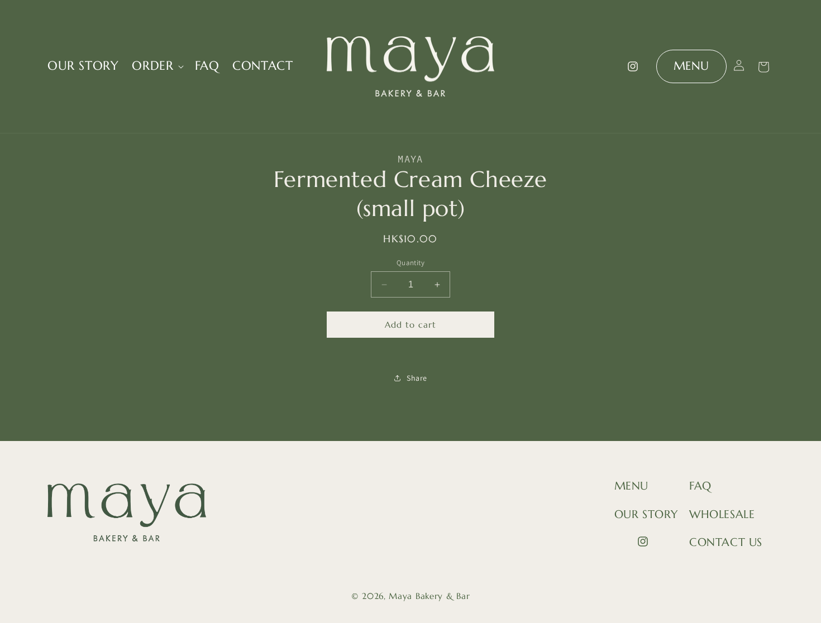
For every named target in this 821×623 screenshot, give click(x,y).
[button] (156, 66)
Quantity (410, 262)
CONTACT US (725, 542)
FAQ (700, 486)
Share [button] (417, 378)
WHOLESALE (722, 514)
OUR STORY (646, 514)
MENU (691, 66)
